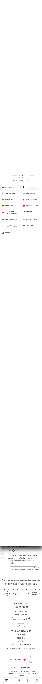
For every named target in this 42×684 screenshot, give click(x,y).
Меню (21, 641)
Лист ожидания (19, 682)
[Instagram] (13, 550)
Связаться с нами (21, 645)
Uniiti (28, 667)
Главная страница (21, 631)
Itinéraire (37, 682)
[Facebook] (9, 550)
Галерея (21, 634)
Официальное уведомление (21, 648)
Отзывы (21, 638)
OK (36, 569)
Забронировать (6, 682)
